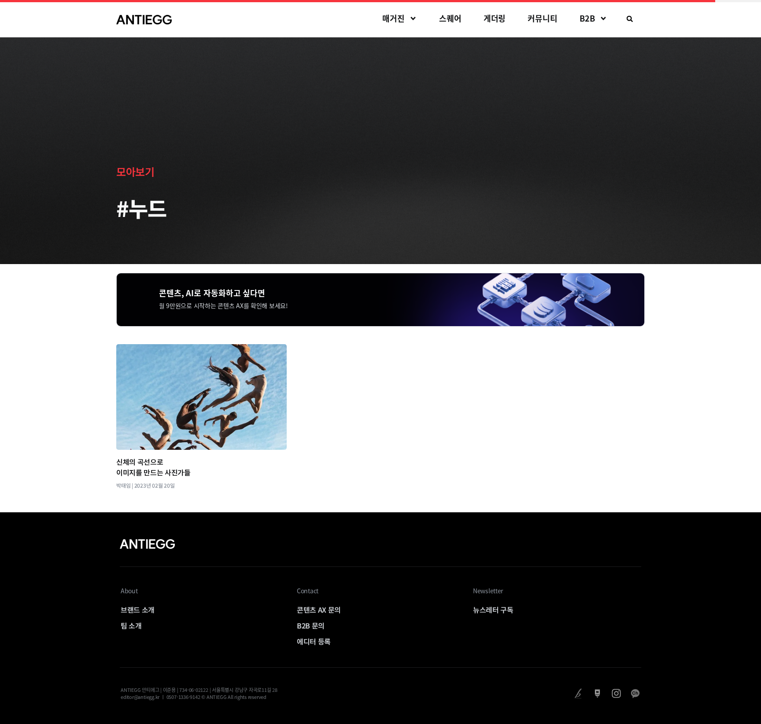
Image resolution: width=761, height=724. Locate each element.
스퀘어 (450, 18)
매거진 (393, 18)
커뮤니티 (543, 18)
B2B (587, 18)
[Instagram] (616, 693)
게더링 (495, 18)
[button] (629, 19)
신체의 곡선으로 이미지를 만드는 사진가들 (153, 467)
